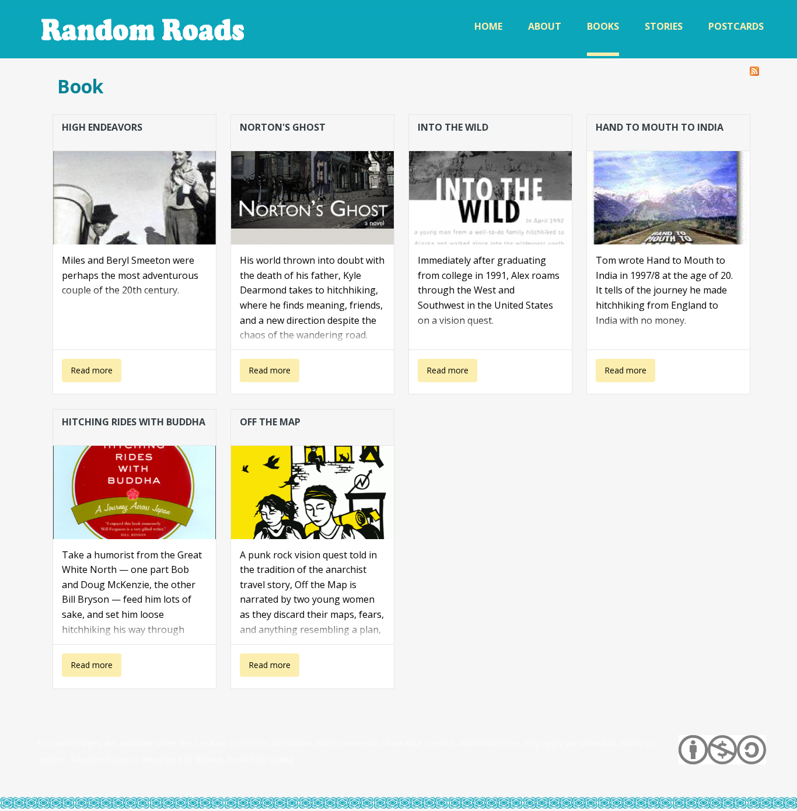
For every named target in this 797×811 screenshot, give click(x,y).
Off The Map (270, 421)
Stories (664, 26)
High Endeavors (102, 127)
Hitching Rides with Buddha (133, 421)
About (544, 26)
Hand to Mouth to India (659, 127)
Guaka (280, 759)
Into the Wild (453, 127)
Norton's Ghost (283, 127)
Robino (209, 759)
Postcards (736, 26)
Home (488, 26)
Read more (87, 373)
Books (603, 26)
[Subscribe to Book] (754, 68)
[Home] (144, 29)
